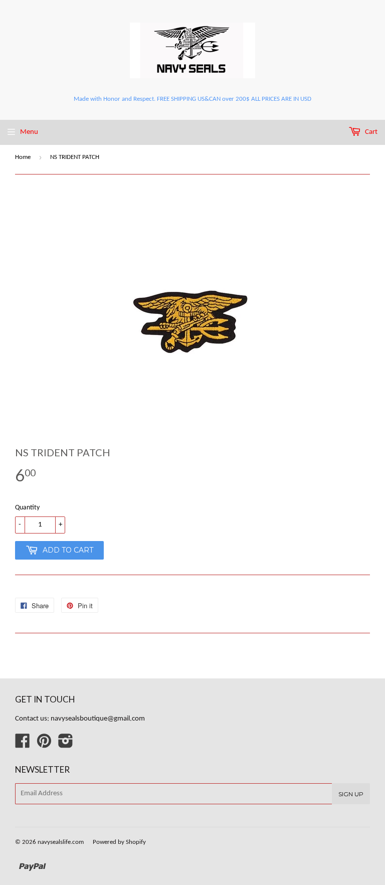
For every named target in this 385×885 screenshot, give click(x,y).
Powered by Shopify (119, 842)
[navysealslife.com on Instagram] (65, 745)
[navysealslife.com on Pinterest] (44, 745)
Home (23, 157)
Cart (370, 132)
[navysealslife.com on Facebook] (22, 745)
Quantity (27, 507)
